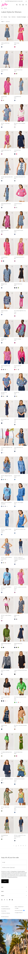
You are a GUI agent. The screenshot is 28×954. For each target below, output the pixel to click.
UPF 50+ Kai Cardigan (18, 502)
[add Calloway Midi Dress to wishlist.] (12, 25)
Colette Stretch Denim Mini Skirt (20, 807)
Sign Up (4, 881)
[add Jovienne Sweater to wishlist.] (26, 186)
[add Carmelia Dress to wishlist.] (26, 132)
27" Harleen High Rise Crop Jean (6, 448)
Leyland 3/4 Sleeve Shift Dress (20, 670)
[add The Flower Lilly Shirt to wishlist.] (12, 679)
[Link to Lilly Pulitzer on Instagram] (2, 899)
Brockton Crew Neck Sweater (20, 725)
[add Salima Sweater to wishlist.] (12, 293)
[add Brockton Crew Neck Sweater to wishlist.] (26, 707)
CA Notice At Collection (5, 913)
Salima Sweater (4, 310)
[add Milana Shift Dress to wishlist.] (12, 213)
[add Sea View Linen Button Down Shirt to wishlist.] (26, 679)
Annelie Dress (4, 96)
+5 (7, 369)
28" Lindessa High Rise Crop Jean (20, 311)
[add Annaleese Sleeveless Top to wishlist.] (26, 159)
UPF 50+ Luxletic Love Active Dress (20, 587)
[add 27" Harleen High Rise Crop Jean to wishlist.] (12, 430)
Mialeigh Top (3, 339)
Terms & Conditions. (21, 871)
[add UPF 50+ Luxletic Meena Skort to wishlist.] (12, 597)
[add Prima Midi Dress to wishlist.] (12, 817)
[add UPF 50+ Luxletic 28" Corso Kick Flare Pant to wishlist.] (26, 817)
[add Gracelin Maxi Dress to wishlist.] (26, 52)
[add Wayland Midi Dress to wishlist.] (26, 266)
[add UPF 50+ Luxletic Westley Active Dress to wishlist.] (12, 540)
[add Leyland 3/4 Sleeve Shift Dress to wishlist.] (26, 652)
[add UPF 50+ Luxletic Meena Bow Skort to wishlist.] (12, 569)
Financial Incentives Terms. (12, 877)
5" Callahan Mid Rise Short (6, 752)
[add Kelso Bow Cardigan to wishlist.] (12, 652)
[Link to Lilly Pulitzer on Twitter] (7, 899)
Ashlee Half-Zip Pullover (6, 643)
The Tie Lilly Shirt (17, 365)
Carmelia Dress (17, 150)
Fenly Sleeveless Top (18, 447)
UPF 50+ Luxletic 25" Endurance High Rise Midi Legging (19, 559)
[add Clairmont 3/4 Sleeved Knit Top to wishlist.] (26, 401)
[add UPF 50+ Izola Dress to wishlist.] (12, 105)
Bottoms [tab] (13, 17)
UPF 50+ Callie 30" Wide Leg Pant (6, 530)
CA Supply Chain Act (18, 912)
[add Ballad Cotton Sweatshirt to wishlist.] (12, 485)
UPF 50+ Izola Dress (5, 123)
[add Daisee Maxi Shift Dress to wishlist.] (12, 186)
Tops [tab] (9, 17)
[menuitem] (16, 4)
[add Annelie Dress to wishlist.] (12, 79)
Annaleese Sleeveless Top (19, 176)
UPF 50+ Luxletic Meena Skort (6, 616)
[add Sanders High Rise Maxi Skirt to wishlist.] (12, 159)
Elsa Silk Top (16, 392)
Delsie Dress (16, 615)
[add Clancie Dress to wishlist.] (12, 707)
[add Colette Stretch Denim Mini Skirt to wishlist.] (26, 789)
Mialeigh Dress (4, 283)
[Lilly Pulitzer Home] (4, 4)
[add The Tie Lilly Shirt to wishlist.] (26, 348)
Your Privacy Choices (19, 910)
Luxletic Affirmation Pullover (7, 778)
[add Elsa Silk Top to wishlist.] (26, 375)
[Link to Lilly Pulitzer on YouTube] (9, 899)
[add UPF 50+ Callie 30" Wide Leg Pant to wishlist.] (12, 511)
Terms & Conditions (5, 906)
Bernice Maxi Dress (5, 419)
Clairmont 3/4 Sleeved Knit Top (19, 420)
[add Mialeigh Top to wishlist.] (12, 321)
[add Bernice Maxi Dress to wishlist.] (12, 401)
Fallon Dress (16, 43)
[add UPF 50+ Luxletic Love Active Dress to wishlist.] (26, 569)
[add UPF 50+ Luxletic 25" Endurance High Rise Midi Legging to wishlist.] (26, 540)
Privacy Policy (14, 871)
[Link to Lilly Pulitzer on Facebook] (4, 899)
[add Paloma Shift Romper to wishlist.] (26, 213)
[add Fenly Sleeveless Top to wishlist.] (26, 430)
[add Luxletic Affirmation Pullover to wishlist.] (12, 761)
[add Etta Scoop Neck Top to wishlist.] (12, 348)
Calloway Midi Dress (5, 43)
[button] (26, 1)
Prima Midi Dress (4, 835)
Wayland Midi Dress (18, 283)
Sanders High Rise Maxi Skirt (7, 176)
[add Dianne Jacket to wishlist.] (26, 458)
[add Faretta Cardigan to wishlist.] (26, 321)
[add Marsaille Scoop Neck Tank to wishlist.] (26, 511)
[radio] (1, 47)
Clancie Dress (4, 725)
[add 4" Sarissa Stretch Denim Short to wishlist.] (26, 761)
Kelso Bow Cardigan (5, 670)
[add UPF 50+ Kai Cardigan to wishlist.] (26, 485)
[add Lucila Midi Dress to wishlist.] (26, 79)
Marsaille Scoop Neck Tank (19, 529)
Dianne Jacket (17, 475)
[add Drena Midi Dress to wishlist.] (12, 52)
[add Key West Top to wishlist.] (12, 375)
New (2, 8)
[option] (7, 32)
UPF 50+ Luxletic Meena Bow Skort (6, 587)
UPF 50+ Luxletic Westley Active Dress (6, 558)
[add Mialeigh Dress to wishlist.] (12, 266)
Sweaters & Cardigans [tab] (21, 17)
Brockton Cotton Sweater (19, 123)
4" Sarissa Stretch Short (19, 257)
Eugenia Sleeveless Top (6, 150)
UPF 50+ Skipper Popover (6, 475)
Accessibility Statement (5, 908)
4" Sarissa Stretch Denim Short (19, 779)
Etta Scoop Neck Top (5, 365)
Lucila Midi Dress (17, 96)
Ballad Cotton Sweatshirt (6, 502)
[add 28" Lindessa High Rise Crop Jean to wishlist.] (26, 293)
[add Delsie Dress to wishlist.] (26, 597)
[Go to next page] (25, 845)
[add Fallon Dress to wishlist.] (26, 25)
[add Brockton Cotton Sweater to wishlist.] (26, 105)
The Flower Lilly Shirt (5, 697)
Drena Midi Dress (4, 69)
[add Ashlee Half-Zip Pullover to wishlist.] (12, 626)
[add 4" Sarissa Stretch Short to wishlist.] (26, 239)
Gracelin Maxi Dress (18, 69)
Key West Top (4, 392)
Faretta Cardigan (17, 339)
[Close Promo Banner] (1, 1)
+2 (20, 702)
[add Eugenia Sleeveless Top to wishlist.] (12, 132)
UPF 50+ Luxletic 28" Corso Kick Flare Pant (20, 836)
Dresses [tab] (5, 17)
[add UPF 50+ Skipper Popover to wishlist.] (12, 458)
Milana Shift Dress (4, 230)
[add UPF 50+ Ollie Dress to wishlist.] (12, 789)
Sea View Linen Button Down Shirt (20, 697)
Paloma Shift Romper (18, 230)
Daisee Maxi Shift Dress (6, 203)
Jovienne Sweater (18, 203)
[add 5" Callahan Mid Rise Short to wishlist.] (12, 734)
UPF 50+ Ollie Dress (5, 807)
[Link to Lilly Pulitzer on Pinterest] (12, 899)
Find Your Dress (20, 1)
